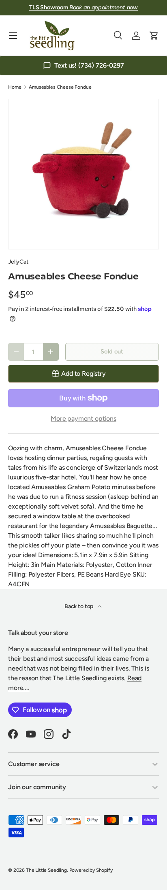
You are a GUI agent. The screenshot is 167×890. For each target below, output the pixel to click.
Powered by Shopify (91, 870)
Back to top (79, 606)
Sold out (112, 351)
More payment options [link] (83, 418)
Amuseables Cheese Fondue (60, 87)
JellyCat (18, 261)
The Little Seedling (46, 870)
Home (14, 87)
